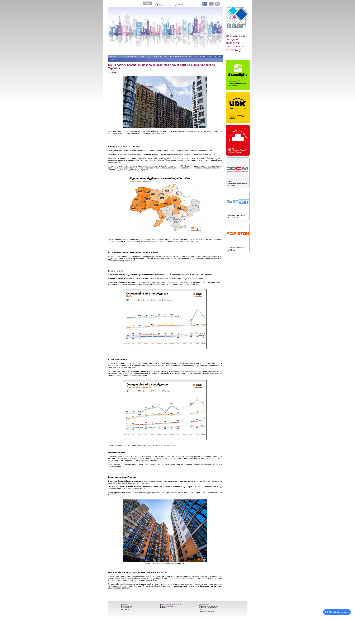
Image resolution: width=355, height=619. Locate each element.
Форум (218, 56)
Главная (113, 56)
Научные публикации (206, 611)
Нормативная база (178, 56)
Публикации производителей (209, 606)
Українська (217, 3)
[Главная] (237, 18)
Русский (204, 3)
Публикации (206, 56)
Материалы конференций (208, 607)
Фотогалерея (160, 56)
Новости (193, 56)
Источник (111, 596)
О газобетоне (145, 56)
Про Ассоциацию (128, 56)
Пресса (201, 609)
